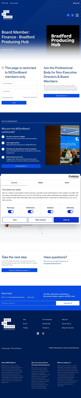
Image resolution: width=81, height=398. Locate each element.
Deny (15, 220)
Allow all (66, 220)
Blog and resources (68, 328)
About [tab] (67, 182)
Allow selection (40, 220)
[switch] (30, 211)
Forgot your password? (30, 97)
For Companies (47, 319)
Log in (14, 103)
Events (25, 324)
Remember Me (8, 98)
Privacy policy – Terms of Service (11, 348)
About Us (65, 319)
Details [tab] (40, 182)
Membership (46, 324)
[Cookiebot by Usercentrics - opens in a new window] (70, 176)
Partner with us (66, 324)
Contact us (45, 328)
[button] (68, 15)
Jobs (24, 319)
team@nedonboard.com (52, 263)
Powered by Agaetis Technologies (40, 396)
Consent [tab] (14, 182)
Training (25, 328)
